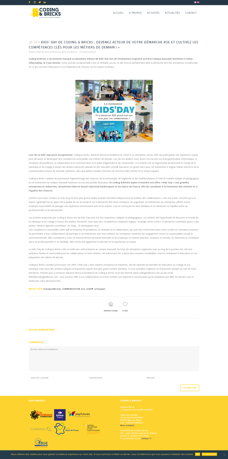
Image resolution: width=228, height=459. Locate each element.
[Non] (224, 454)
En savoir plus (209, 454)
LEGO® (89, 289)
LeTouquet (99, 289)
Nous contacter (127, 425)
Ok (197, 454)
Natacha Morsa (69, 52)
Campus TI (146, 438)
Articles (54, 52)
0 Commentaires (87, 52)
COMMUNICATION (71, 289)
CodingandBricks (52, 289)
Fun (83, 289)
